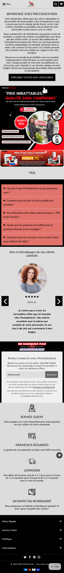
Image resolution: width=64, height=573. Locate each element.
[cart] (61, 4)
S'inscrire (51, 374)
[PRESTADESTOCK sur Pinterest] (34, 557)
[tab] (32, 190)
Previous (5, 301)
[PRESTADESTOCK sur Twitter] (25, 557)
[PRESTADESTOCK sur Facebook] (30, 557)
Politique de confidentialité (44, 387)
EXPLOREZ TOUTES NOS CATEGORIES (32, 77)
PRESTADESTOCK (26, 564)
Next (59, 301)
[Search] (55, 4)
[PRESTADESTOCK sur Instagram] (39, 557)
